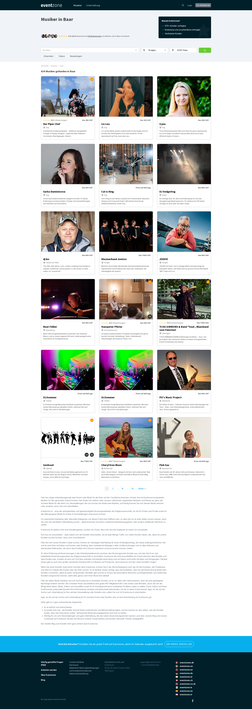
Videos (62, 56)
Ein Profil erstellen (179, 644)
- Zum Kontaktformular (149, 665)
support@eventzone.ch (150, 662)
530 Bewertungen (94, 36)
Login (189, 5)
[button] (90, 50)
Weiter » (142, 488)
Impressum (73, 665)
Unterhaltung (93, 5)
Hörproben (48, 56)
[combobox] (186, 50)
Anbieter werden (49, 670)
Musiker (78, 5)
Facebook (193, 701)
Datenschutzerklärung (78, 673)
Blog (43, 680)
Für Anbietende (203, 5)
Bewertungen (76, 56)
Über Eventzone (48, 675)
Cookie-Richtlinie (76, 662)
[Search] (183, 5)
